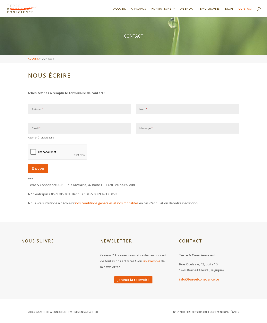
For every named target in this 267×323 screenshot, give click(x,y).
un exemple (151, 261)
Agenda (186, 8)
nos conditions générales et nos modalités (106, 203)
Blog (229, 8)
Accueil (119, 8)
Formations (161, 8)
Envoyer (37, 168)
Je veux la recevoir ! (133, 280)
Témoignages (209, 8)
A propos (138, 8)
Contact (245, 8)
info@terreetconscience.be (199, 279)
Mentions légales (228, 312)
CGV (212, 312)
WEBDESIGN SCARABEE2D (84, 312)
